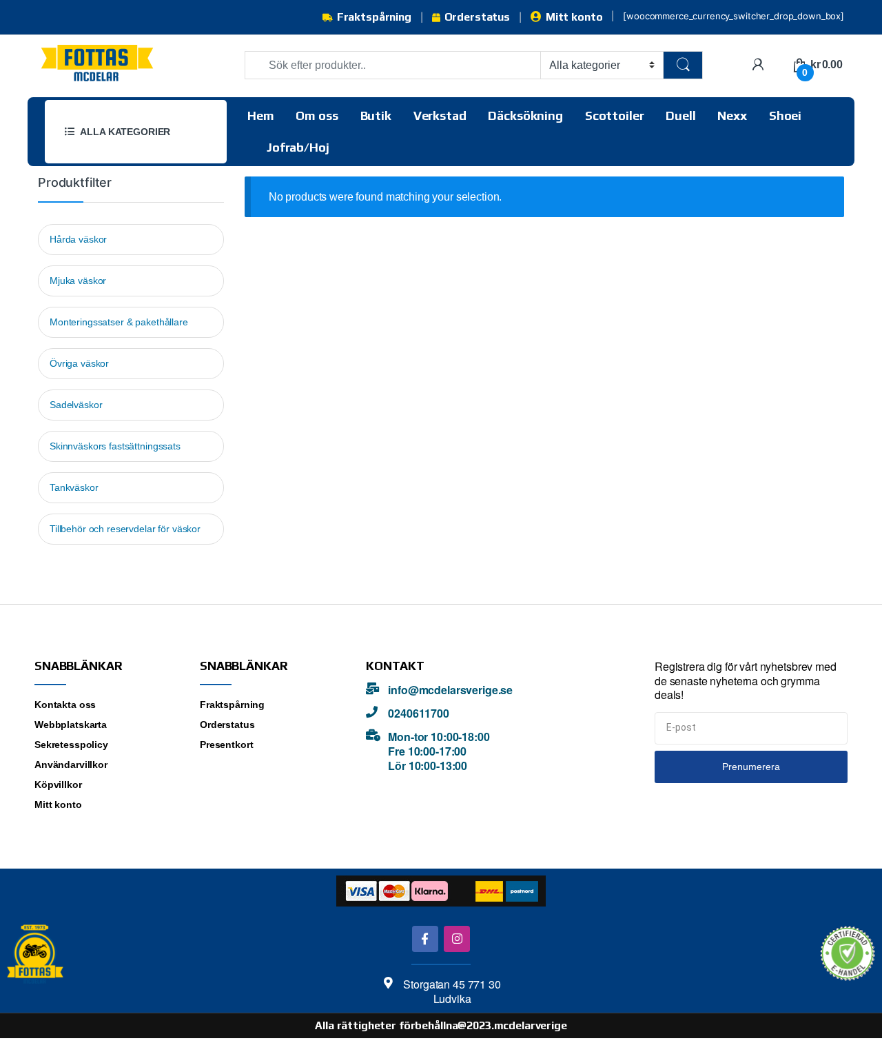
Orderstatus (477, 16)
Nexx (731, 115)
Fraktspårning (374, 16)
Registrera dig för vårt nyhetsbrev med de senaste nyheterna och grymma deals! (746, 681)
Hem (260, 115)
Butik (375, 115)
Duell (680, 115)
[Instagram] (456, 938)
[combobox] (393, 65)
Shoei (785, 115)
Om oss (317, 115)
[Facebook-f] (425, 938)
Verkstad (439, 115)
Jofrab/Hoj (298, 147)
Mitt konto (574, 16)
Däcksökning (525, 115)
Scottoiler (614, 115)
